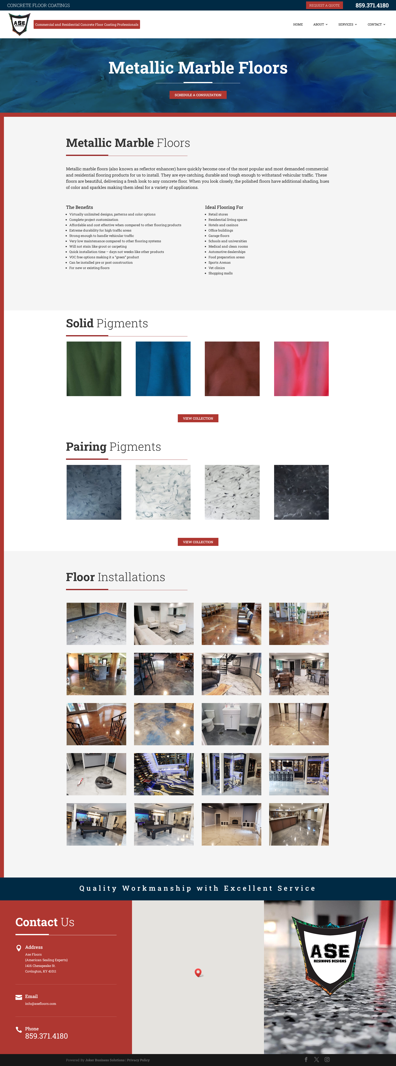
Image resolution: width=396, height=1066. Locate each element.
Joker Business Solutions (105, 1060)
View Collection (198, 418)
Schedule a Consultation (198, 95)
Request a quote (324, 5)
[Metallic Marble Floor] (96, 643)
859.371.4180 (372, 5)
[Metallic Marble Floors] (96, 794)
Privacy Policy (138, 1060)
